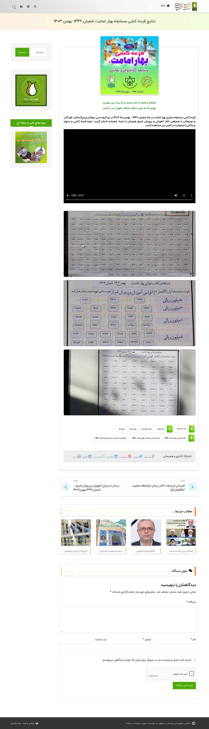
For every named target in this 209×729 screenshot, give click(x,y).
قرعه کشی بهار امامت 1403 (174, 438)
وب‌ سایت (100, 639)
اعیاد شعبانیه (146, 429)
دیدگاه (191, 602)
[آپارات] (28, 6)
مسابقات (160, 429)
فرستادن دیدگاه (184, 685)
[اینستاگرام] (35, 6)
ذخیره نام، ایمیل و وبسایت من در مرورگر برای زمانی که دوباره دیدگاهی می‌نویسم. (146, 660)
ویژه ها (122, 429)
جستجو (22, 52)
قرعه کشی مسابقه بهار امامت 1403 (145, 438)
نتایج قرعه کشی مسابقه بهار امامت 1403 (111, 438)
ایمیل (147, 639)
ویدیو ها (132, 429)
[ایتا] (21, 6)
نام (193, 639)
